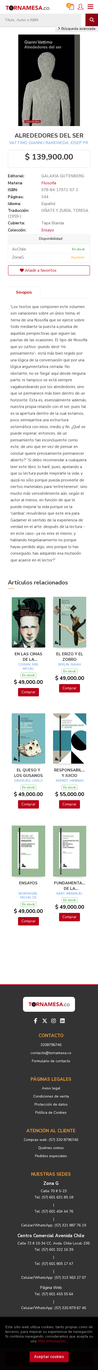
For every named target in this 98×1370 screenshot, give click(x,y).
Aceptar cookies (49, 1356)
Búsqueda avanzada (77, 28)
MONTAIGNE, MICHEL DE (28, 895)
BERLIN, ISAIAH (69, 664)
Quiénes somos (51, 1147)
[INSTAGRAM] (53, 1021)
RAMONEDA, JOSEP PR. (67, 142)
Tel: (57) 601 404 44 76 (53, 1211)
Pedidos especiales (51, 1155)
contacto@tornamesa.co (51, 1052)
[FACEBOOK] (36, 1021)
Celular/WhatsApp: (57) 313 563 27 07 (53, 1277)
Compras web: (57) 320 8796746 (51, 1139)
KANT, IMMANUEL (69, 893)
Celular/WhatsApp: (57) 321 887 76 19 (53, 1225)
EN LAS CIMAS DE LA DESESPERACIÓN (28, 656)
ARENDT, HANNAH (70, 780)
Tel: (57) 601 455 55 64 (53, 1294)
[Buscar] (91, 20)
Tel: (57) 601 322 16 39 (53, 1249)
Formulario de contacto (51, 1061)
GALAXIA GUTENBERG (62, 176)
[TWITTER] (45, 1021)
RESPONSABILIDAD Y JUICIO (69, 773)
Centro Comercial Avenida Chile (51, 1236)
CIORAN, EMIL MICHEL (28, 666)
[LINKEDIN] (62, 1021)
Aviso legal (51, 1088)
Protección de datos (51, 1104)
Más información (52, 1341)
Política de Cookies (51, 1112)
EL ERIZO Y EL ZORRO (69, 656)
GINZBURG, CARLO (28, 780)
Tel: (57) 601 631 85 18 (53, 1197)
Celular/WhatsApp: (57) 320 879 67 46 (53, 1307)
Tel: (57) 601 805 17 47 (53, 1263)
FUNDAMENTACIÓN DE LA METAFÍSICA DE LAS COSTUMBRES (69, 885)
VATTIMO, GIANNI (25, 142)
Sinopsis (24, 292)
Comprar (28, 692)
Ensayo (47, 230)
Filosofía (48, 183)
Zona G (51, 1183)
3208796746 (51, 1044)
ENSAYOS (28, 883)
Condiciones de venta (51, 1096)
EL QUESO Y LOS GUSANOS (28, 773)
